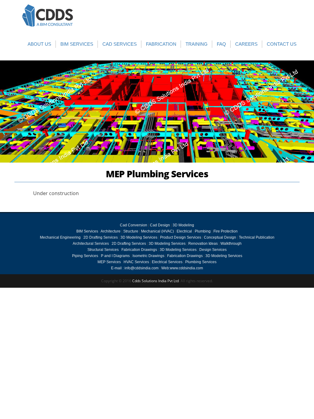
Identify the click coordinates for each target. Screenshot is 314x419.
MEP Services (109, 262)
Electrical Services (167, 262)
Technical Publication (256, 237)
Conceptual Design (220, 237)
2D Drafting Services (100, 237)
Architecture (111, 231)
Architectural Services (91, 243)
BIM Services (76, 44)
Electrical (184, 231)
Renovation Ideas (203, 243)
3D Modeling (183, 225)
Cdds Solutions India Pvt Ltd (155, 280)
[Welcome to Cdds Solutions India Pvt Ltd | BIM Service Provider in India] (47, 15)
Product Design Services (180, 237)
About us (39, 44)
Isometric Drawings (148, 256)
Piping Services (85, 256)
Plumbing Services (200, 262)
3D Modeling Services (139, 237)
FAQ (221, 44)
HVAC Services (136, 262)
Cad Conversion (133, 225)
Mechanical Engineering (60, 237)
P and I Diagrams (115, 256)
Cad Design (160, 225)
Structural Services (103, 250)
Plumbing (203, 231)
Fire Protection (225, 231)
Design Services (213, 250)
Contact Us (282, 44)
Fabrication (161, 44)
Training (197, 44)
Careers (246, 44)
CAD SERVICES (119, 44)
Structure (130, 231)
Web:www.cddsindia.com (182, 268)
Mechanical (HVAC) (157, 231)
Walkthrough (231, 243)
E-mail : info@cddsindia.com (135, 268)
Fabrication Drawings (139, 250)
